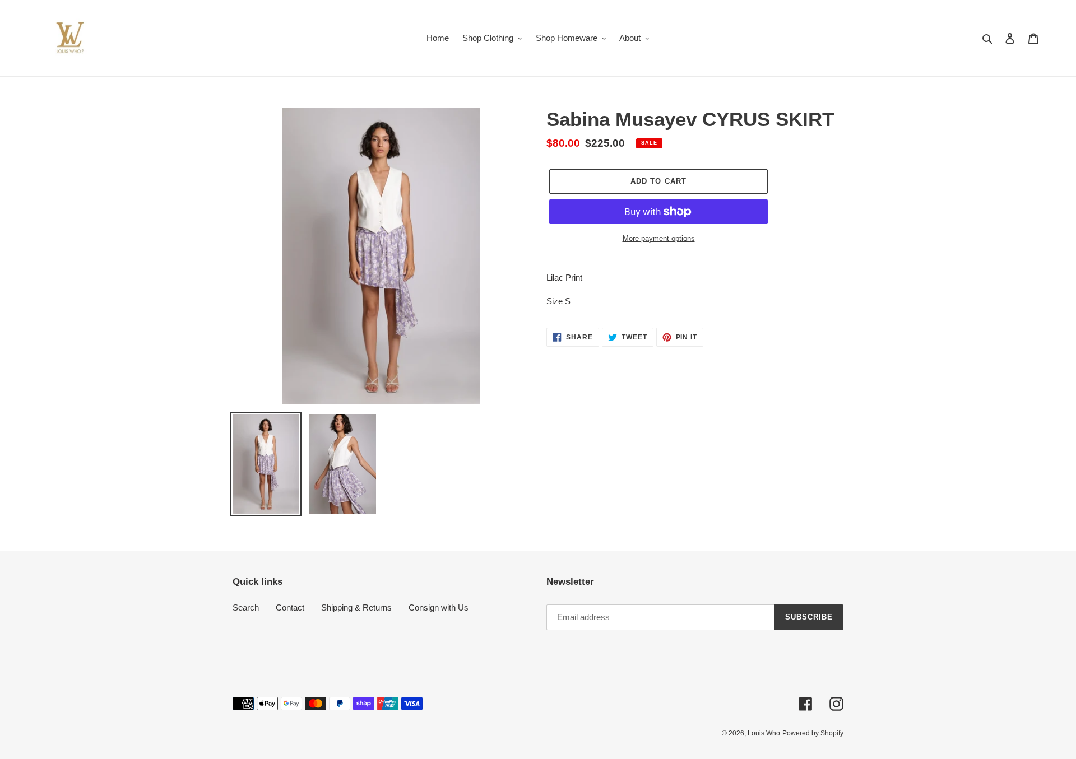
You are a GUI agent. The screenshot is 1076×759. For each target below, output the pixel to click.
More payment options (659, 238)
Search (246, 607)
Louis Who (764, 733)
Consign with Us (439, 607)
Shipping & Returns (356, 607)
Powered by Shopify (812, 733)
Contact (290, 607)
